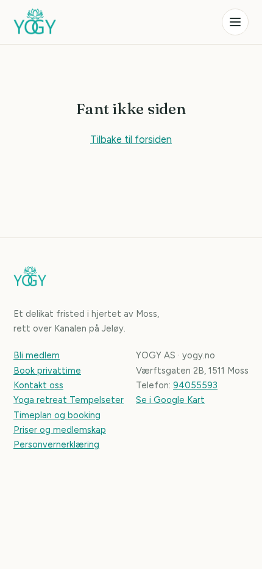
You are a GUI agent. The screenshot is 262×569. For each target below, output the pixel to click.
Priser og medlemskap (59, 429)
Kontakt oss (38, 385)
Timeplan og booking (57, 415)
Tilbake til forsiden (131, 139)
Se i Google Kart (170, 399)
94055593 (195, 385)
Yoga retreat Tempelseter (68, 399)
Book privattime (47, 370)
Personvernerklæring (56, 444)
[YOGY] (34, 22)
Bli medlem (36, 355)
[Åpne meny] (235, 22)
